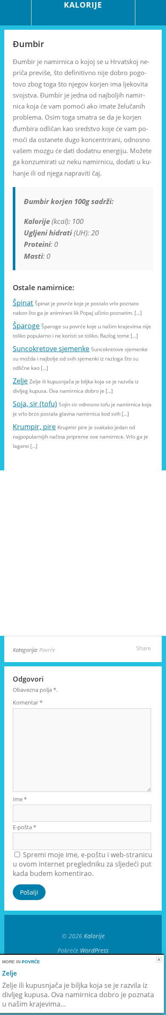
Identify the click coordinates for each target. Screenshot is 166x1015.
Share (143, 648)
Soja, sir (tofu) (35, 403)
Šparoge (26, 325)
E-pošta (24, 827)
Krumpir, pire (34, 426)
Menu (15, 12)
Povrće (47, 650)
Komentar (28, 702)
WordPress (94, 950)
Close (159, 959)
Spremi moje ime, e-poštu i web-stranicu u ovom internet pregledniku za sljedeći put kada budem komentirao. (82, 864)
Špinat (23, 303)
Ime (20, 799)
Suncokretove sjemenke (51, 348)
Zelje (20, 381)
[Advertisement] (83, 553)
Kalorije (94, 936)
